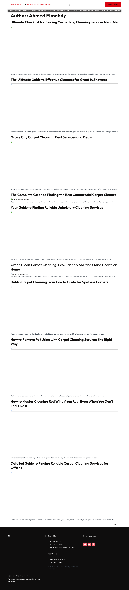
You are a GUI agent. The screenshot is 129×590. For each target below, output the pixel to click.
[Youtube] (89, 544)
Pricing (52, 10)
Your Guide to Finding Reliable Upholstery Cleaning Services (57, 207)
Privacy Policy (72, 10)
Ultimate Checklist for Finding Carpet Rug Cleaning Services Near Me (64, 22)
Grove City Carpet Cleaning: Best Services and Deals (51, 137)
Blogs (34, 10)
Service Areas (42, 10)
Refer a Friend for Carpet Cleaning (107, 10)
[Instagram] (93, 544)
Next (115, 524)
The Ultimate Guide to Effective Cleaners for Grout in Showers (59, 79)
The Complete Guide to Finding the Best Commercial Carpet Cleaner (63, 195)
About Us (26, 10)
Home (11, 10)
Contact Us (61, 10)
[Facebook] (85, 544)
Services (18, 10)
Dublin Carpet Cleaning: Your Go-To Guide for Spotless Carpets (59, 282)
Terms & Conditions (86, 10)
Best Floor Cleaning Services (19, 576)
